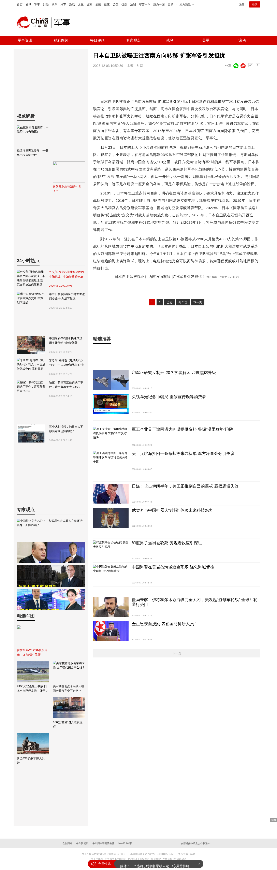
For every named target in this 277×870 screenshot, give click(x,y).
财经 (46, 4)
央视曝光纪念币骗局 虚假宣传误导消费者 (169, 396)
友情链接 (167, 859)
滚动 (242, 40)
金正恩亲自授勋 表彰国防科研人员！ (165, 624)
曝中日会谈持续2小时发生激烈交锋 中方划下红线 (67, 296)
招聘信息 (133, 859)
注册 (241, 4)
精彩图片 (61, 40)
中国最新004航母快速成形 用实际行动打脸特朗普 (65, 340)
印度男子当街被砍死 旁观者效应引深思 (167, 543)
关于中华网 (97, 859)
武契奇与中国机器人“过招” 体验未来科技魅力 (172, 510)
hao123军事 (125, 843)
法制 (133, 4)
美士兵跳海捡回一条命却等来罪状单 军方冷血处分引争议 (183, 453)
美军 (205, 40)
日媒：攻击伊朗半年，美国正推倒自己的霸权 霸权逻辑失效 (185, 486)
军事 (37, 4)
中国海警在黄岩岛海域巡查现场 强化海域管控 (173, 567)
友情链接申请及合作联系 (195, 843)
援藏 (89, 4)
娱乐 (54, 4)
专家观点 (133, 40)
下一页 (197, 302)
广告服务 (110, 859)
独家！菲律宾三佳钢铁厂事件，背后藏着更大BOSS (66, 385)
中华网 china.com (34, 22)
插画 (98, 4)
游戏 (72, 4)
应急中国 (159, 4)
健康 (107, 4)
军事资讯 (25, 40)
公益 (115, 4)
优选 (124, 4)
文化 (81, 4)
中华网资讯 (82, 843)
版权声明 (144, 859)
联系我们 (121, 859)
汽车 (63, 4)
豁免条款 (156, 859)
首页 (20, 4)
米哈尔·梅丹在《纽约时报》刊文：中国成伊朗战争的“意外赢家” (66, 363)
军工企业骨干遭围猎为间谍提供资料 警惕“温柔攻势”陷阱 (182, 429)
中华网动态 (180, 859)
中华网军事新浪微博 (103, 843)
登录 (254, 4)
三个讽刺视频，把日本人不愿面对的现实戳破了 (66, 429)
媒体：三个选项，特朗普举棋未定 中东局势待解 (154, 864)
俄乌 (169, 40)
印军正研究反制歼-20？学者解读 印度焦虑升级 (174, 372)
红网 (140, 66)
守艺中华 (144, 4)
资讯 (28, 4)
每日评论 (97, 40)
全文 (169, 302)
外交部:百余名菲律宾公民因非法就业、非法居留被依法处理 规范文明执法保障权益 (66, 274)
